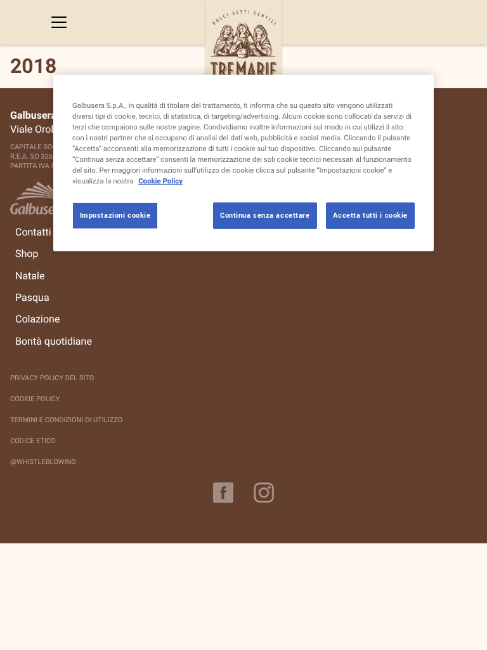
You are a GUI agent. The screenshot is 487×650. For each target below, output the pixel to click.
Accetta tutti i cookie (370, 215)
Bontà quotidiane (53, 341)
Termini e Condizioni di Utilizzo (66, 420)
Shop (26, 254)
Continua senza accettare (265, 215)
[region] (243, 162)
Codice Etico (33, 441)
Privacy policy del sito (52, 378)
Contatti (33, 232)
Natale (29, 276)
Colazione (37, 319)
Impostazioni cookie (115, 215)
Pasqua (32, 297)
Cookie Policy (35, 399)
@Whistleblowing (43, 462)
